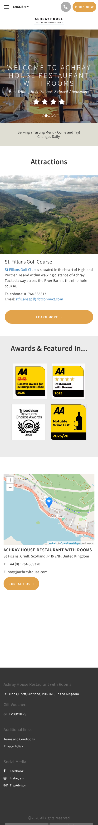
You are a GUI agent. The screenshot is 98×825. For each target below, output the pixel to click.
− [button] (10, 487)
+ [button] (10, 480)
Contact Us (19, 583)
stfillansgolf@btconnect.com (39, 299)
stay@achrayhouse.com (27, 571)
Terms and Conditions (19, 739)
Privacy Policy (13, 746)
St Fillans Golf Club (20, 269)
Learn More (47, 317)
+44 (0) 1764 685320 (24, 564)
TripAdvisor (18, 785)
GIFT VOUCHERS (15, 714)
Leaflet (52, 543)
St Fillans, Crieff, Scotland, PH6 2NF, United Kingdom (46, 556)
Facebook (17, 771)
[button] (7, 219)
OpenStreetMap (69, 543)
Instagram (17, 778)
